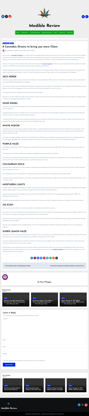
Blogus (53, 414)
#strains (33, 50)
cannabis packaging (57, 249)
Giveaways (70, 32)
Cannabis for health (17, 55)
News (55, 32)
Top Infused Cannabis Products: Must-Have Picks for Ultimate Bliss (34, 390)
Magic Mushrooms (47, 32)
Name (4, 339)
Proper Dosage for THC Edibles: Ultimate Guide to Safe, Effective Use (76, 390)
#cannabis (27, 50)
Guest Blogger (10, 50)
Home (17, 32)
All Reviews (24, 32)
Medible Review (44, 26)
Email (4, 346)
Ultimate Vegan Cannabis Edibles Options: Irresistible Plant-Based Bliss (55, 390)
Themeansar (60, 414)
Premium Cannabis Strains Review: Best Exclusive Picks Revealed (12, 390)
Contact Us (62, 32)
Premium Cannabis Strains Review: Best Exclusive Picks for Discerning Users (14, 302)
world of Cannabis (47, 63)
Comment (6, 318)
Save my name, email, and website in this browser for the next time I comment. (24, 360)
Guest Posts (6, 43)
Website (5, 353)
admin (7, 303)
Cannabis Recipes (35, 32)
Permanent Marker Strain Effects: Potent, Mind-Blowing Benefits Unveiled (43, 302)
